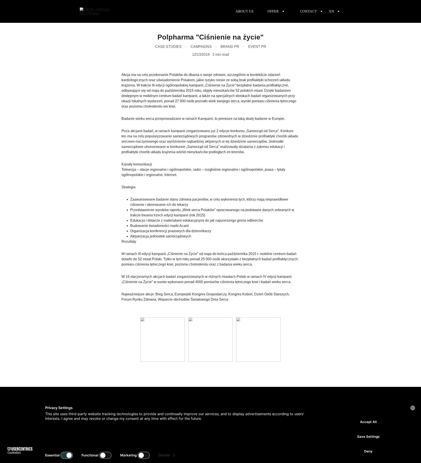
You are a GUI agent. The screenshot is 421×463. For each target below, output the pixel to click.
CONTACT (308, 11)
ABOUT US (244, 11)
